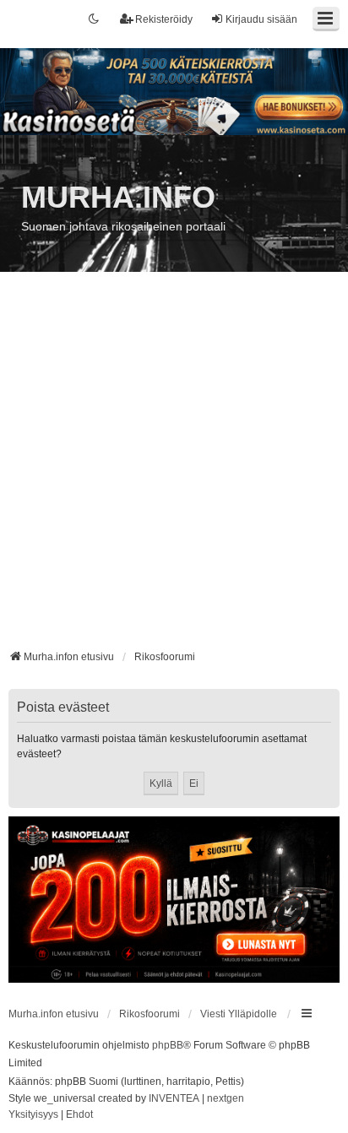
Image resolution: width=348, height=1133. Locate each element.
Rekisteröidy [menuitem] (164, 19)
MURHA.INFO (118, 197)
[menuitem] (33, 1115)
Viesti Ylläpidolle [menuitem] (238, 1014)
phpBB (167, 1045)
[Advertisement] (174, 467)
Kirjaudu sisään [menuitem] (261, 19)
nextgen (225, 1098)
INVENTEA (174, 1098)
